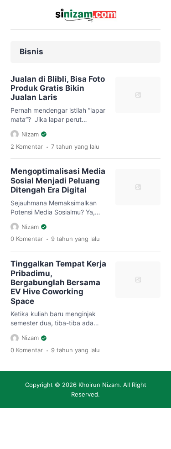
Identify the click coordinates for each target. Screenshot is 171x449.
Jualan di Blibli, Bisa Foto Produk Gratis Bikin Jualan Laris (57, 88)
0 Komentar (26, 238)
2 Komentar (26, 146)
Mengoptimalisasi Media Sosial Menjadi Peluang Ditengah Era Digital (57, 180)
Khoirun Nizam (98, 384)
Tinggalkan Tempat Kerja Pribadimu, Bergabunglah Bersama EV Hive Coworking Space (58, 282)
